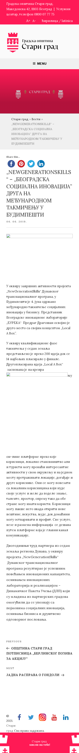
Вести (36, 119)
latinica (67, 21)
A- (34, 21)
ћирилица (50, 21)
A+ (28, 20)
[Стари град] (32, 52)
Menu (42, 63)
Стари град (19, 119)
